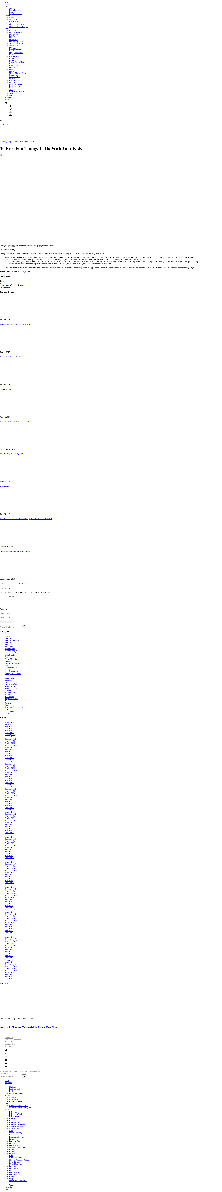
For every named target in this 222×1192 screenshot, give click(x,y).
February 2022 (10, 835)
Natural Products (14, 77)
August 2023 (9, 797)
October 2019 (10, 893)
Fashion (11, 54)
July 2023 (8, 799)
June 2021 (8, 851)
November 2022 (11, 816)
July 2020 (8, 874)
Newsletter (8, 97)
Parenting (12, 79)
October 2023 (10, 793)
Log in (7, 99)
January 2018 (9, 937)
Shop (6, 6)
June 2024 (8, 776)
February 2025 (10, 760)
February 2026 (10, 735)
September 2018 (11, 920)
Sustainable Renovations (17, 92)
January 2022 (9, 837)
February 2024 (10, 785)
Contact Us (9, 1038)
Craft (11, 47)
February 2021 (10, 860)
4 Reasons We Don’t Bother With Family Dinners (13, 356)
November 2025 (11, 741)
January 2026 (9, 737)
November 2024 (11, 766)
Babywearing (13, 34)
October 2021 (10, 843)
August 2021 (9, 847)
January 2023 (9, 812)
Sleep (11, 90)
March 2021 (9, 858)
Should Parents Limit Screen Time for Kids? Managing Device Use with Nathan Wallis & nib (26, 519)
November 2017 (11, 941)
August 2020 (9, 872)
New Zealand (13, 19)
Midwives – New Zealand (17, 25)
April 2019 (9, 906)
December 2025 (10, 739)
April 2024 (9, 781)
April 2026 (9, 731)
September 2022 (11, 820)
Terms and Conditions (13, 1040)
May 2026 (8, 728)
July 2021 (8, 849)
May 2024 (8, 778)
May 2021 (8, 854)
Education (12, 51)
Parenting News (14, 80)
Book (11, 12)
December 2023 (10, 789)
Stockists (7, 16)
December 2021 (10, 839)
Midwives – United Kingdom (18, 27)
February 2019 (10, 910)
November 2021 (11, 841)
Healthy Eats (13, 66)
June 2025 (8, 751)
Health (11, 64)
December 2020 (10, 864)
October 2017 (10, 943)
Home (7, 3)
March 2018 (9, 933)
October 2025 (10, 743)
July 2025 (8, 749)
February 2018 (10, 935)
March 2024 (9, 783)
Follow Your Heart (15, 60)
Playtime (12, 82)
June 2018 (8, 926)
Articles (7, 29)
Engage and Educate (16, 53)
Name (3, 613)
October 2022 (10, 818)
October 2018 (10, 918)
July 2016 (8, 974)
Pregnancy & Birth (15, 84)
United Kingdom (14, 21)
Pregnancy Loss (14, 86)
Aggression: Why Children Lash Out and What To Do (15, 324)
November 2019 (11, 891)
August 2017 (9, 947)
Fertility (12, 58)
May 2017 (8, 954)
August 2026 (9, 722)
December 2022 (10, 814)
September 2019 (11, 895)
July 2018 (8, 924)
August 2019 (9, 897)
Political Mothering (5, 486)
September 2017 (11, 945)
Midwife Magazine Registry (18, 73)
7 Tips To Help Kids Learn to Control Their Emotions (15, 551)
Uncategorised (10, 711)
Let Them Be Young (5, 389)
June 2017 (8, 952)
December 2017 (10, 939)
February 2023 (10, 810)
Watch (11, 95)
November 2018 (11, 916)
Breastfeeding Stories (16, 42)
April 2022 (9, 831)
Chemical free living (16, 43)
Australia (12, 17)
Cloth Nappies (13, 45)
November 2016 (11, 966)
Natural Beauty (14, 75)
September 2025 (11, 745)
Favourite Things (14, 56)
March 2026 (9, 733)
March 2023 (9, 808)
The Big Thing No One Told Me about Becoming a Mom (15, 421)
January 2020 (9, 887)
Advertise (8, 4)
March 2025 (9, 758)
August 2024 (9, 772)
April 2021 (9, 856)
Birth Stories (13, 38)
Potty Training (10, 697)
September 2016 (11, 970)
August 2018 (9, 922)
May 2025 (8, 753)
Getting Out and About (16, 62)
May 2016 (8, 979)
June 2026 (8, 726)
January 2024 (9, 787)
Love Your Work (14, 71)
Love (11, 69)
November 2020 (11, 866)
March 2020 (9, 883)
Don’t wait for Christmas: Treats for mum (12, 583)
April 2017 (9, 956)
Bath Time (12, 36)
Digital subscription (15, 14)
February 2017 (10, 960)
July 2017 (8, 949)
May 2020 (8, 879)
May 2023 (8, 804)
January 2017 (9, 962)
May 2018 (8, 929)
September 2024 (11, 770)
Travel (11, 93)
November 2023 (11, 791)
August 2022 (9, 822)
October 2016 (10, 968)
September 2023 (11, 795)
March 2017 (9, 958)
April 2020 (9, 881)
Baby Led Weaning (15, 32)
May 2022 (8, 829)
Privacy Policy (10, 1042)
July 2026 (8, 724)
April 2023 (9, 806)
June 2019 (8, 901)
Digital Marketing (15, 49)
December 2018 (10, 914)
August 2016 (9, 972)
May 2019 (8, 904)
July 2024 (8, 774)
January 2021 (9, 862)
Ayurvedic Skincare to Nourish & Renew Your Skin (28, 1027)
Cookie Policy (10, 1044)
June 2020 (8, 876)
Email (3, 617)
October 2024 (10, 768)
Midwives (8, 23)
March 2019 (9, 908)
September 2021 (11, 845)
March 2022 (9, 833)
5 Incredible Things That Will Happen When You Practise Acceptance (19, 454)
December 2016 (10, 964)
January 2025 (9, 762)
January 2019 (9, 912)
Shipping (8, 1046)
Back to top (4, 1073)
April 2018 (9, 931)
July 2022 (8, 824)
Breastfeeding (13, 40)
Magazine (12, 8)
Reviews (12, 88)
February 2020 (10, 885)
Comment (4, 609)
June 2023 (8, 801)
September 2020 (11, 870)
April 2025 (9, 756)
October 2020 (10, 868)
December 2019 (10, 889)
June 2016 (8, 977)
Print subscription (15, 10)
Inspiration (12, 67)
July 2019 (8, 899)
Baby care (12, 30)
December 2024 (10, 764)
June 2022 (8, 826)
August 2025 (9, 747)
